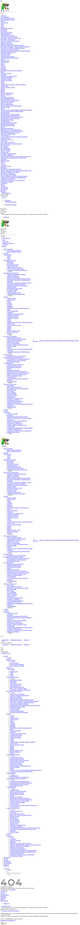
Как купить (4, 893)
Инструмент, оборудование (17, 694)
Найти (2, 923)
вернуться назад (5, 889)
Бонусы (3, 899)
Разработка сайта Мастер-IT (8, 920)
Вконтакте (6, 217)
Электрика (13, 839)
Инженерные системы (16, 680)
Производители (5, 895)
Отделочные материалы (16, 757)
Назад (10, 657)
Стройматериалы (14, 790)
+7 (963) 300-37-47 (6, 193)
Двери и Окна (14, 671)
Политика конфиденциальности (10, 910)
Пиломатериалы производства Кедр (19, 781)
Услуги (2, 892)
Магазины (3, 896)
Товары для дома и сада (16, 811)
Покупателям (4, 901)
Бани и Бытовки (14, 663)
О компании (4, 891)
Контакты (3, 898)
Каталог (9, 659)
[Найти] (2, 14)
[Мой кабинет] (1, 638)
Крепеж (12, 716)
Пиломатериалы (14, 775)
